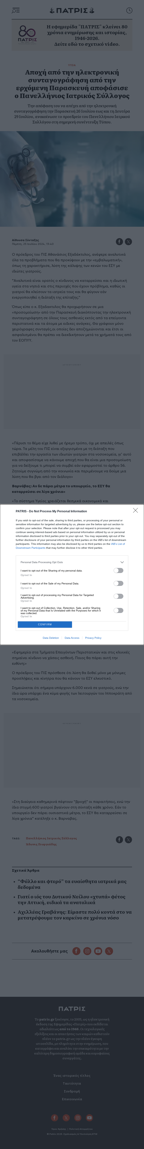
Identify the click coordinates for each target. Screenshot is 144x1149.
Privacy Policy (93, 637)
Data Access (72, 637)
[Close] (136, 511)
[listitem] (72, 562)
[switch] (118, 570)
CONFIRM (45, 624)
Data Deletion (51, 637)
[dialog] (72, 574)
